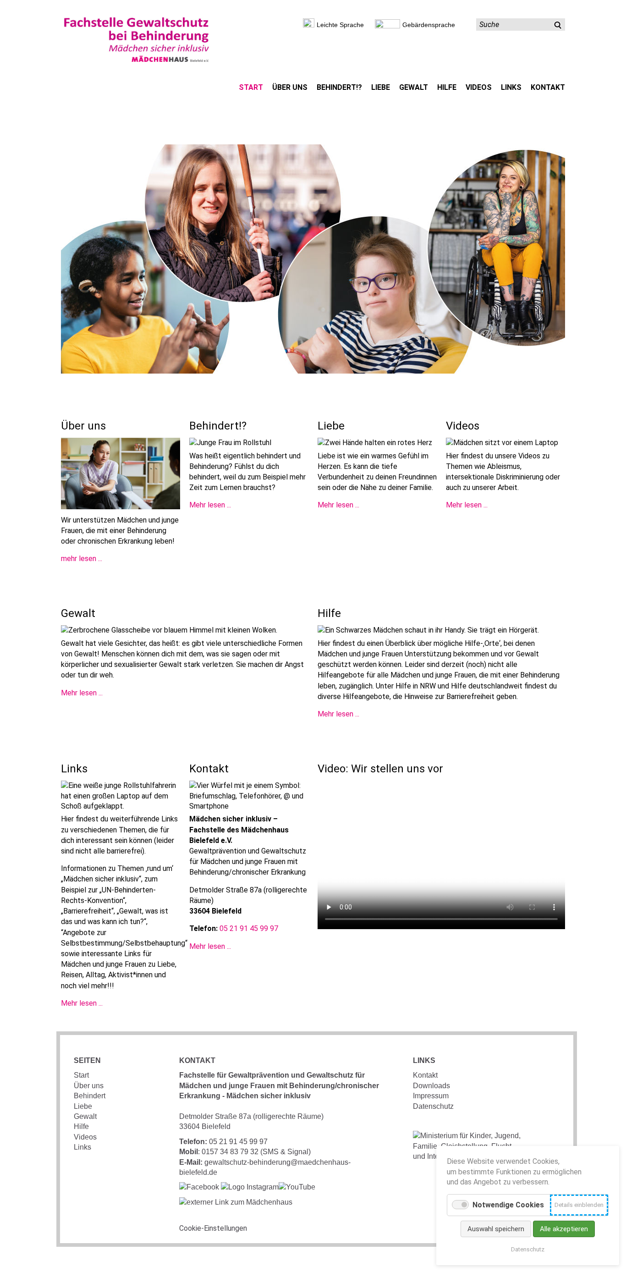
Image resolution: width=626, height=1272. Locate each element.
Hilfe (81, 1126)
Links (82, 1147)
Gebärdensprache (428, 24)
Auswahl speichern (495, 1229)
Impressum (431, 1096)
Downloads (431, 1086)
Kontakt (425, 1075)
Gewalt (85, 1116)
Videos (85, 1137)
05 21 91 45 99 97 (249, 928)
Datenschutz (433, 1106)
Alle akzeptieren (564, 1229)
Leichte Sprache (340, 24)
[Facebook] (199, 1187)
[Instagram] (250, 1187)
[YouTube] (297, 1187)
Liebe (83, 1106)
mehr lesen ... (81, 558)
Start (81, 1075)
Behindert (89, 1096)
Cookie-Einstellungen (213, 1228)
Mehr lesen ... (210, 505)
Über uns (89, 1086)
